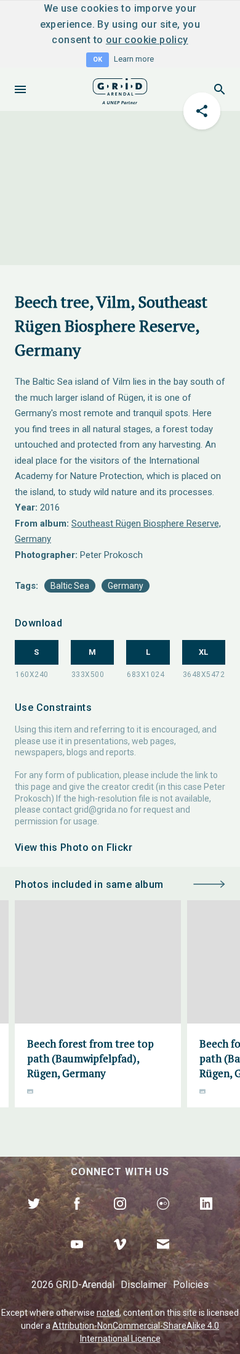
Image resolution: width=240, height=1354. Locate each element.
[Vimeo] (120, 1258)
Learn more (134, 59)
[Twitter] (33, 1217)
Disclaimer (144, 1284)
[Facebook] (76, 1217)
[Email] (163, 1258)
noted (108, 1313)
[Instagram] (120, 1217)
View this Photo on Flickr (73, 847)
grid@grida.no (101, 809)
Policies (191, 1284)
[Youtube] (76, 1258)
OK (97, 59)
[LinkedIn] (206, 1217)
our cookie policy (147, 40)
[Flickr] (163, 1217)
